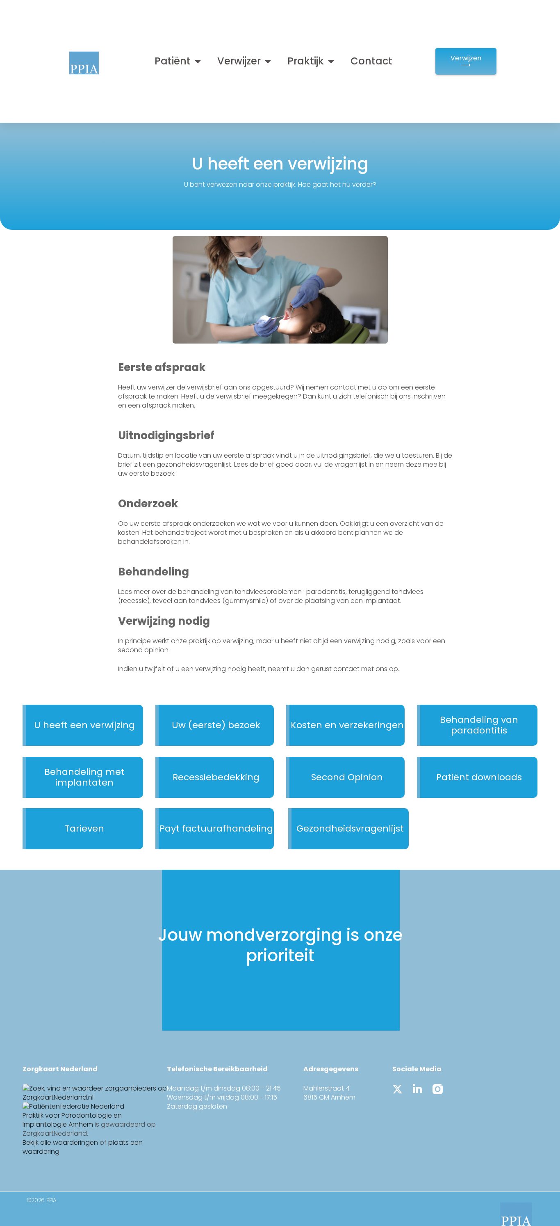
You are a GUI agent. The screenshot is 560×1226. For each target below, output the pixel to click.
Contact (371, 61)
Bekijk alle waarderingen (60, 1142)
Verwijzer (239, 61)
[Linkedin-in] (417, 1089)
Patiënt (173, 61)
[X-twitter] (397, 1089)
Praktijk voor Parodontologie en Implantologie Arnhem (72, 1120)
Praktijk (305, 61)
